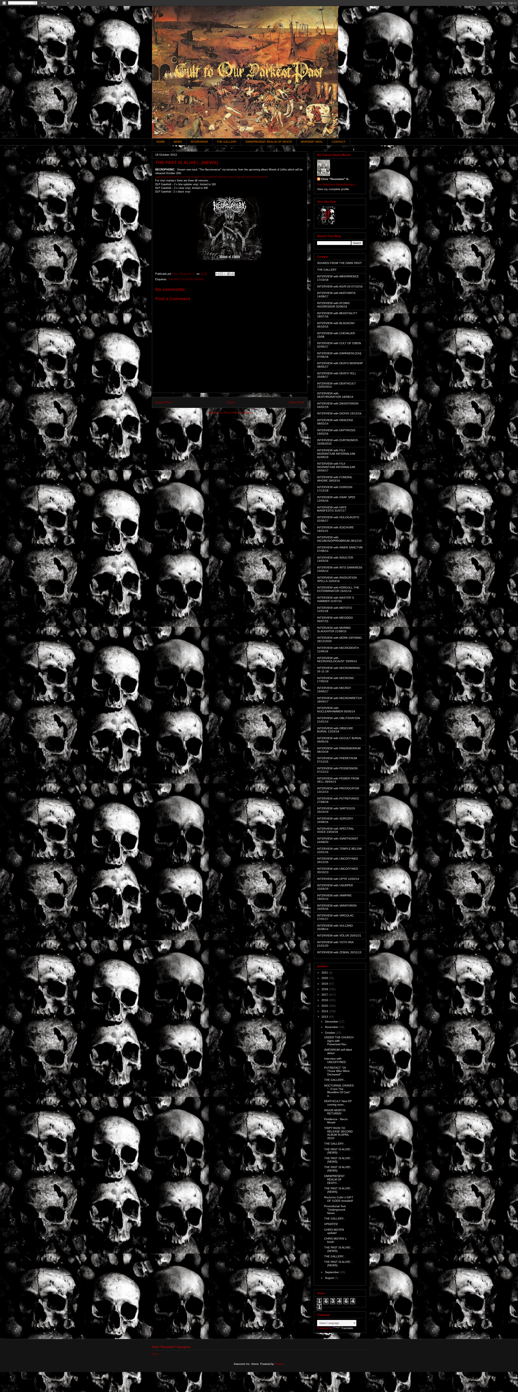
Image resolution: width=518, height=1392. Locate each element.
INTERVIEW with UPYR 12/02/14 (338, 878)
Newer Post (163, 402)
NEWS (178, 141)
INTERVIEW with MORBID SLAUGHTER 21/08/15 (334, 629)
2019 (325, 983)
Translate (347, 1328)
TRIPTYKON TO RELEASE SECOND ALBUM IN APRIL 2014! (338, 1133)
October (330, 1032)
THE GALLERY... (335, 1079)
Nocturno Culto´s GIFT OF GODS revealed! (338, 1199)
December (332, 1021)
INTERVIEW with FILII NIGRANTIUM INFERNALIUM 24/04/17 (336, 467)
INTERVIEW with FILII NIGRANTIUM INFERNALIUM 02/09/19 (336, 454)
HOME (160, 141)
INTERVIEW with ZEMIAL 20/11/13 (339, 952)
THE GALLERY (227, 141)
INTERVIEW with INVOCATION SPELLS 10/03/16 (337, 579)
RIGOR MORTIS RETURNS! (334, 1112)
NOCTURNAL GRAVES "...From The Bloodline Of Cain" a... (339, 1090)
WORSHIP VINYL (312, 141)
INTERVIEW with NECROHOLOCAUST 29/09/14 (337, 659)
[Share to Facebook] (229, 274)
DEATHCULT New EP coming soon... (338, 1102)
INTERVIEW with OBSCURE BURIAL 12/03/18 (335, 730)
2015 (325, 1005)
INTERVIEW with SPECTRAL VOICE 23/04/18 (335, 830)
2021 (325, 972)
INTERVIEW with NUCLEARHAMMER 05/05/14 (336, 709)
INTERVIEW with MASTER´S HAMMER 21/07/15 (335, 599)
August (330, 1277)
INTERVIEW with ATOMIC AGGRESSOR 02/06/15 (333, 304)
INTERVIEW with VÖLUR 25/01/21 (339, 935)
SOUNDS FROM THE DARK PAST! (339, 263)
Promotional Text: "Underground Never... (335, 1210)
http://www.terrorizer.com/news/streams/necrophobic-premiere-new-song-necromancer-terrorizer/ (212, 176)
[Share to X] (225, 274)
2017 (325, 994)
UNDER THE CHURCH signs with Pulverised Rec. (338, 1041)
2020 (325, 978)
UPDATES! (331, 1224)
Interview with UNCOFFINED (335, 1060)
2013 (325, 1016)
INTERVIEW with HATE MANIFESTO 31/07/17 (332, 509)
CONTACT (339, 141)
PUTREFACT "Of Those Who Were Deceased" (337, 1071)
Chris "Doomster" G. (335, 179)
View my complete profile (333, 189)
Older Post (296, 402)
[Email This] (217, 274)
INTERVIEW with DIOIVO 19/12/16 (339, 413)
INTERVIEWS (199, 141)
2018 (325, 989)
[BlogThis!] (221, 274)
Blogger (279, 1363)
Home (230, 402)
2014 (325, 1011)
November (332, 1027)
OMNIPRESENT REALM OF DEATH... (334, 1179)
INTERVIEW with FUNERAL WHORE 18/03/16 (334, 479)
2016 (325, 1000)
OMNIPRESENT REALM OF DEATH (268, 141)
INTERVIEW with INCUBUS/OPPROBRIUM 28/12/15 (339, 539)
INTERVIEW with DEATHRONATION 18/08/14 (335, 395)
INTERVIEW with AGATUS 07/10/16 (340, 286)
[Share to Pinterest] (233, 274)
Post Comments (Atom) (238, 412)
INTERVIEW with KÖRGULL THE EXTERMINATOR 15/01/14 (338, 589)
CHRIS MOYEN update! (334, 1231)
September (332, 1272)
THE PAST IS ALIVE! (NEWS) (186, 279)
